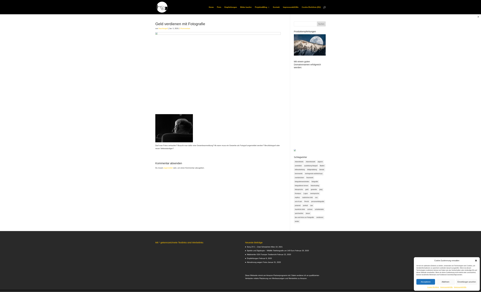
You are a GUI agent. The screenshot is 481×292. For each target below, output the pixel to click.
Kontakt (276, 7)
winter (297, 221)
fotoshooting (315, 185)
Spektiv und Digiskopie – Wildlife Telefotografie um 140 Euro (270, 251)
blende (321, 169)
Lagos (306, 193)
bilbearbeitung (300, 169)
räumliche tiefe (300, 209)
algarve (320, 162)
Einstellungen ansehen (466, 282)
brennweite (299, 173)
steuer (308, 213)
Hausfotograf (163, 28)
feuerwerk (310, 177)
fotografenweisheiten (302, 181)
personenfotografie (317, 201)
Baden (322, 166)
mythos (297, 197)
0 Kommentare (184, 28)
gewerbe (314, 189)
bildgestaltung (312, 169)
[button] (476, 260)
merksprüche (314, 193)
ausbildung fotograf (310, 166)
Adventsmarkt (310, 162)
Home (211, 7)
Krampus (298, 193)
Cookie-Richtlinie (433, 287)
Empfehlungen (230, 7)
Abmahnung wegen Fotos (257, 262)
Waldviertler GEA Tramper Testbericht (262, 254)
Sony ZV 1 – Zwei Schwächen (259, 247)
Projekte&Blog (261, 7)
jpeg (320, 189)
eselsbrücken (299, 177)
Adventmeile (299, 162)
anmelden (298, 166)
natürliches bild (307, 197)
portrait (305, 205)
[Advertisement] (310, 111)
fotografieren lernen (301, 185)
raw (311, 205)
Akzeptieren (426, 282)
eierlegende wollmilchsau (314, 173)
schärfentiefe (319, 209)
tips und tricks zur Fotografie (304, 217)
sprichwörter (299, 213)
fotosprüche (299, 189)
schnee (309, 209)
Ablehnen (445, 282)
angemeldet (168, 168)
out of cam (298, 201)
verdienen (319, 217)
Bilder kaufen (246, 7)
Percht (306, 201)
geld (306, 189)
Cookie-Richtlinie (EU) (311, 7)
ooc (316, 197)
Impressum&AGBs (446, 287)
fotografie (315, 181)
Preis (219, 7)
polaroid (297, 205)
